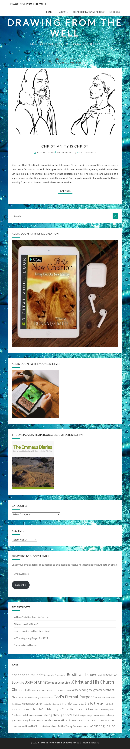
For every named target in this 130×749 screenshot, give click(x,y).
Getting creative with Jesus (43, 698)
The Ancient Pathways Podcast (89, 11)
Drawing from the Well (40, 690)
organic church (31, 709)
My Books (115, 11)
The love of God (49, 726)
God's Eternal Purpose (74, 697)
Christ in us (21, 689)
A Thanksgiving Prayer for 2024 (31, 638)
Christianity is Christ (65, 146)
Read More (66, 190)
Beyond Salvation (107, 675)
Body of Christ (36, 682)
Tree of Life (87, 726)
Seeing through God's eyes (61, 715)
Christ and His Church (93, 682)
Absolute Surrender (55, 675)
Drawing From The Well (28, 4)
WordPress (72, 742)
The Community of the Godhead (89, 721)
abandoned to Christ (28, 674)
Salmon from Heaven (25, 645)
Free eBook (28, 697)
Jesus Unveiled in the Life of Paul (32, 631)
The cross (105, 720)
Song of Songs (85, 715)
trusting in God (103, 726)
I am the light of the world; (52, 704)
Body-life (18, 682)
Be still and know (81, 674)
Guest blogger (16, 704)
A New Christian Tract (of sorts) (31, 617)
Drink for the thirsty (57, 690)
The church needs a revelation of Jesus (53, 720)
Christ (68, 682)
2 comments (88, 152)
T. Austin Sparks (98, 715)
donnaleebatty (66, 152)
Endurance (69, 690)
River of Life (37, 715)
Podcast (98, 710)
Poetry (105, 709)
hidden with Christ (32, 703)
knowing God (78, 704)
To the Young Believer (70, 726)
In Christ (67, 703)
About (62, 11)
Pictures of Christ (82, 709)
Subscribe (20, 584)
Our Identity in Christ (55, 709)
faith (21, 697)
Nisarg (95, 742)
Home (49, 11)
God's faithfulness (105, 697)
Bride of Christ (56, 682)
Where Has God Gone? (26, 624)
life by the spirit (96, 703)
